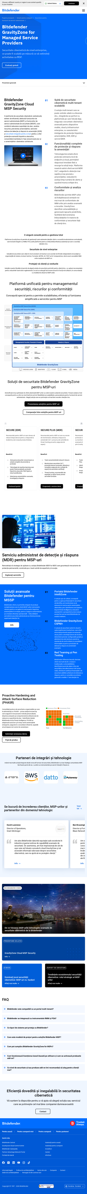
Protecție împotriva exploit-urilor (27, 326)
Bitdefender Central (8, 1142)
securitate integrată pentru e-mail (18, 134)
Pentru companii (45, 1132)
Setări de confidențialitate (10, 1173)
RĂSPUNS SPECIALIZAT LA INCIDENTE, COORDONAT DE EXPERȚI (67, 327)
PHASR (15, 347)
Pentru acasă (7, 1132)
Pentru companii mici (25, 1132)
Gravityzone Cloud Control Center (13, 1146)
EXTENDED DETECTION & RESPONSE (76, 317)
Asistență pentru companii (53, 1146)
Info (43, 948)
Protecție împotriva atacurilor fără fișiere (38, 326)
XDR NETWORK (58, 347)
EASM (36, 347)
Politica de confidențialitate (25, 1170)
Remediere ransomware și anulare (28, 317)
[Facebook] (3, 1162)
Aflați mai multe (22, 975)
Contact (62, 1170)
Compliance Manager (27, 347)
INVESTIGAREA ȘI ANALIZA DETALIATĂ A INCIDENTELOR (58, 318)
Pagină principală (8, 18)
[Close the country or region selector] (84, 3)
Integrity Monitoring (37, 358)
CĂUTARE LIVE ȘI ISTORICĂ (48, 333)
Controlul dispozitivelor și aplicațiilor (17, 325)
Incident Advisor (57, 326)
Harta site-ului (42, 1170)
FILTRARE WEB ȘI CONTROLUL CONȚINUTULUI (17, 333)
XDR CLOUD (67, 347)
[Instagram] (23, 1162)
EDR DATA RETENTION (48, 347)
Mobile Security (27, 358)
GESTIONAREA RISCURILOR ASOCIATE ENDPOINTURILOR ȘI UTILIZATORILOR (17, 319)
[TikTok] (29, 1162)
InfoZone (48, 1155)
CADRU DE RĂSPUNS (57, 334)
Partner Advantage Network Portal (13, 1152)
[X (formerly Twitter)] (8, 1162)
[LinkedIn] (13, 1162)
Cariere (47, 1152)
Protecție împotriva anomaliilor (48, 325)
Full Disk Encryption (16, 358)
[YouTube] (18, 1162)
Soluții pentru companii (24, 18)
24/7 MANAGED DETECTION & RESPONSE (67, 318)
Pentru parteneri (62, 1132)
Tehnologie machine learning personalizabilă (38, 334)
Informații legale (7, 1170)
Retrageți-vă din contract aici (31, 1173)
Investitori (48, 1149)
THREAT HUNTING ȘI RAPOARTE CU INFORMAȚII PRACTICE (67, 335)
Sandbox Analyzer (48, 318)
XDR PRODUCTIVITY (77, 334)
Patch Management (38, 353)
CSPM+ (15, 352)
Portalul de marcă (8, 1155)
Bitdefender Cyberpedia (10, 1149)
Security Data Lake (76, 347)
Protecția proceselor (27, 334)
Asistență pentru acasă (52, 1142)
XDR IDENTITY (76, 325)
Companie (53, 1170)
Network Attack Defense (38, 318)
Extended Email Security (27, 352)
